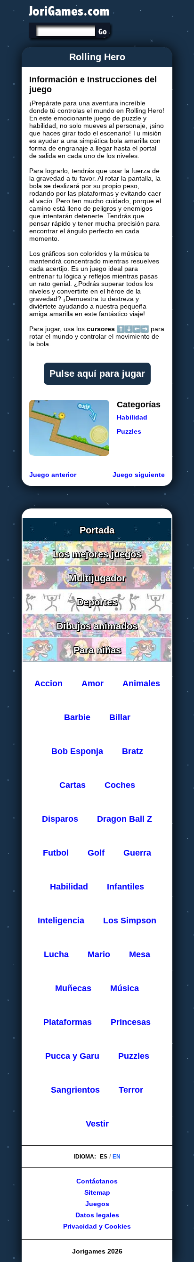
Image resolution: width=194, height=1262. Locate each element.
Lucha (56, 954)
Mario (99, 954)
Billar (119, 717)
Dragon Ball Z (124, 819)
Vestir (97, 1123)
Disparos (60, 819)
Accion (48, 683)
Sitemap (97, 1192)
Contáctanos (97, 1181)
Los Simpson (129, 920)
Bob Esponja (77, 751)
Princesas (131, 1022)
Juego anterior (52, 474)
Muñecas (73, 988)
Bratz (132, 751)
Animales (141, 683)
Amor (92, 683)
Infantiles (125, 886)
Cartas (72, 785)
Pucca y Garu (72, 1056)
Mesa (139, 954)
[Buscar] (102, 31)
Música (124, 988)
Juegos (97, 1203)
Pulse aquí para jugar (97, 373)
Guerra (137, 852)
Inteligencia (61, 920)
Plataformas (67, 1022)
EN (117, 1156)
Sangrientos (75, 1090)
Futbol (56, 852)
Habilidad (132, 417)
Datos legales (97, 1215)
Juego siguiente (139, 474)
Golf (96, 852)
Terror (131, 1090)
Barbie (77, 717)
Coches (120, 785)
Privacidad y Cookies (97, 1226)
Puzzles (129, 431)
